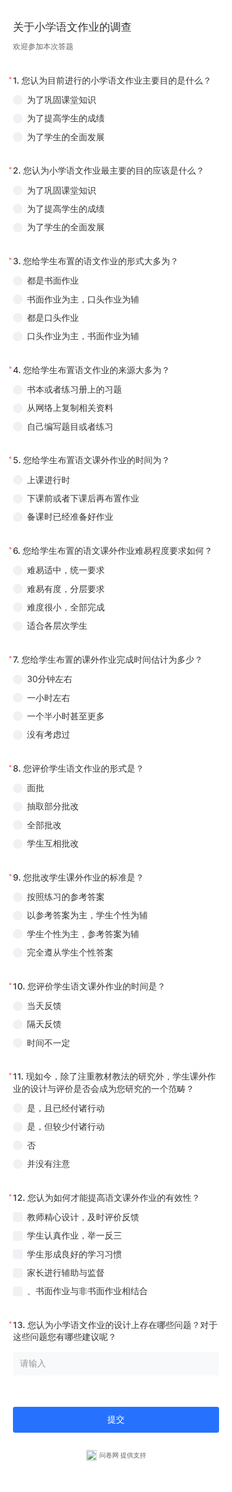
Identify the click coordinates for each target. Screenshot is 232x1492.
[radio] (116, 100)
